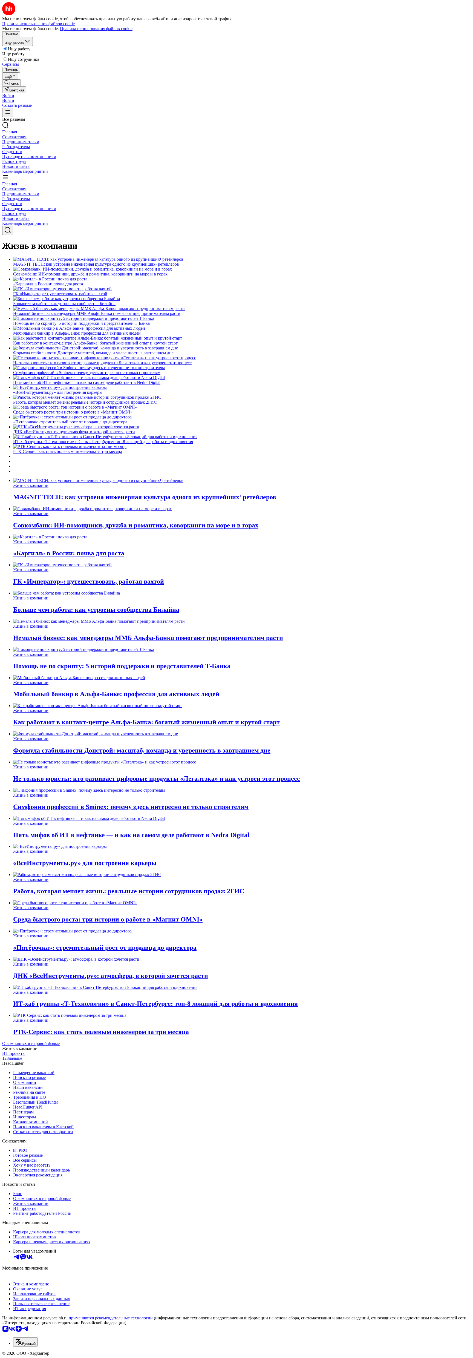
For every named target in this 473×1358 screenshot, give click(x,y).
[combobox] (25, 1341)
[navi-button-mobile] (7, 112)
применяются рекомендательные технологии (111, 1318)
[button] (8, 95)
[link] (11, 82)
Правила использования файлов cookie (96, 28)
